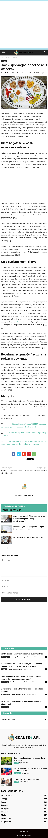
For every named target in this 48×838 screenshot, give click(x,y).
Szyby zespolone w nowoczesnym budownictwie (22, 654)
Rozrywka (17, 773)
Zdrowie (4, 61)
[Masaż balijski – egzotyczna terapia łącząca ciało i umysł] (6, 529)
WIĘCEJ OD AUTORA (11, 510)
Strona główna (5, 58)
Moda (3, 815)
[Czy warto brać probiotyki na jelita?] (6, 540)
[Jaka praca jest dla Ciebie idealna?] (6, 782)
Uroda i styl (5, 682)
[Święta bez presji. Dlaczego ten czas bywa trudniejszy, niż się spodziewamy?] (6, 518)
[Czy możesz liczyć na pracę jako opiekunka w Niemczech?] (6, 761)
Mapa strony (24, 831)
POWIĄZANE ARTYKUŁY (13, 506)
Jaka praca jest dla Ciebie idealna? (27, 779)
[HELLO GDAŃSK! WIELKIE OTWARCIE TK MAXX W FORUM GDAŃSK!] (6, 771)
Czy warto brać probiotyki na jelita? (28, 537)
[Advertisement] (24, 24)
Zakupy (4, 669)
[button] (45, 52)
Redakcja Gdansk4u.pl (12, 73)
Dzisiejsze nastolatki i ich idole (36, 471)
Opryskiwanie (7, 822)
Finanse (4, 812)
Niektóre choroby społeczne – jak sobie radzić (12, 472)
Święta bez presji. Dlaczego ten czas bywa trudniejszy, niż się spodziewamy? (29, 518)
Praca (16, 762)
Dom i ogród (5, 657)
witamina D (20, 322)
